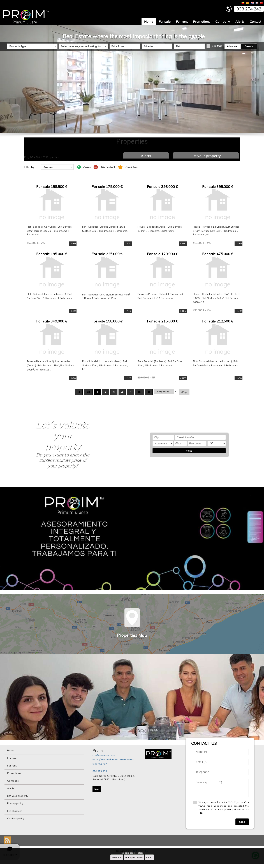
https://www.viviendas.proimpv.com (113, 759)
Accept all (117, 857)
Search (249, 46)
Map (96, 789)
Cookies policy (15, 818)
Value (189, 450)
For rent (182, 21)
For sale (165, 21)
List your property (206, 155)
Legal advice (14, 811)
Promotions (201, 21)
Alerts (239, 21)
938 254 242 (99, 764)
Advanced (232, 46)
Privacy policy (15, 803)
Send (242, 821)
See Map (217, 46)
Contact (255, 21)
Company (223, 21)
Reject (149, 857)
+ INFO (72, 243)
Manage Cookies (134, 857)
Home (148, 21)
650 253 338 (99, 771)
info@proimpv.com (103, 755)
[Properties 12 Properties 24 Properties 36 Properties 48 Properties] (166, 391)
